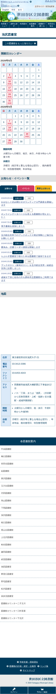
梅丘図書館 (6, 456)
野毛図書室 (6, 581)
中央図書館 (6, 449)
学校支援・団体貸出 (29, 662)
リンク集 (44, 666)
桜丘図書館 (6, 522)
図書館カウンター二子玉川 (13, 603)
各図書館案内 (32, 25)
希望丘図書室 (7, 574)
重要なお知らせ (43, 188)
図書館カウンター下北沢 (12, 618)
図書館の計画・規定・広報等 (22, 666)
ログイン (14, 692)
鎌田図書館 (6, 552)
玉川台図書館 (7, 486)
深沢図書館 (6, 515)
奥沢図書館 (6, 478)
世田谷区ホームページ (9, 6)
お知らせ (8, 188)
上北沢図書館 (7, 537)
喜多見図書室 (7, 596)
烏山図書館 (6, 500)
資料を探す (14, 25)
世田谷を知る (51, 25)
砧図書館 (5, 471)
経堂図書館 (6, 559)
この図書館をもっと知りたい (19, 43)
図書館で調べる (42, 25)
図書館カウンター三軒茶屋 (13, 611)
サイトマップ (29, 670)
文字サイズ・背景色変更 (44, 6)
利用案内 (23, 24)
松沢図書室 (6, 589)
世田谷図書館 (7, 463)
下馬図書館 (6, 508)
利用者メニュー (4, 25)
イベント (26, 188)
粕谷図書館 (6, 544)
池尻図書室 (6, 567)
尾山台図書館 (7, 530)
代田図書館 (6, 493)
